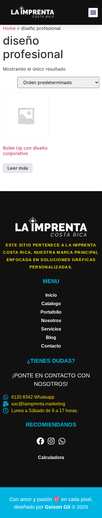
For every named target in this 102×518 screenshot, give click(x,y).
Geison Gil (58, 507)
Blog (51, 337)
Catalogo (51, 303)
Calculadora (51, 457)
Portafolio (51, 312)
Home (9, 28)
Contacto (51, 346)
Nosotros (51, 320)
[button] (93, 12)
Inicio (51, 295)
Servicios (51, 329)
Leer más (17, 168)
